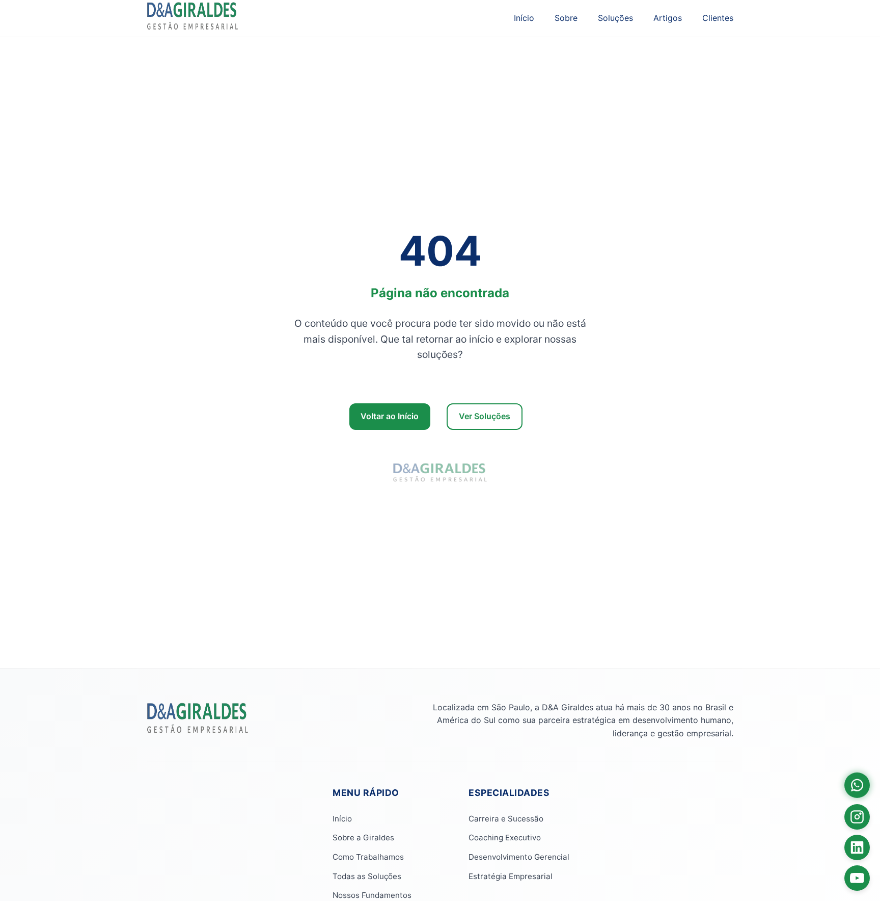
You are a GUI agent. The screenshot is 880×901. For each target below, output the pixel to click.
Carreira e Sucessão (506, 818)
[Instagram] (857, 817)
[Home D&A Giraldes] (198, 732)
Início (524, 18)
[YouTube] (857, 878)
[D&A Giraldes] (192, 18)
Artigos (667, 18)
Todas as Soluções (367, 876)
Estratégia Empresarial (511, 876)
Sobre (566, 18)
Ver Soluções (484, 416)
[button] (857, 784)
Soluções (615, 18)
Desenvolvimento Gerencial (519, 857)
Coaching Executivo (505, 837)
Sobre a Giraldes (363, 837)
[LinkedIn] (857, 847)
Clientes (717, 18)
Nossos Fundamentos (372, 895)
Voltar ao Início (390, 416)
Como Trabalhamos (368, 857)
